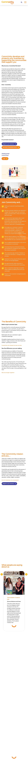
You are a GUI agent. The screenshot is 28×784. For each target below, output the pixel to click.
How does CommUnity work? (10, 147)
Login (4, 158)
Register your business (8, 144)
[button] (2, 574)
